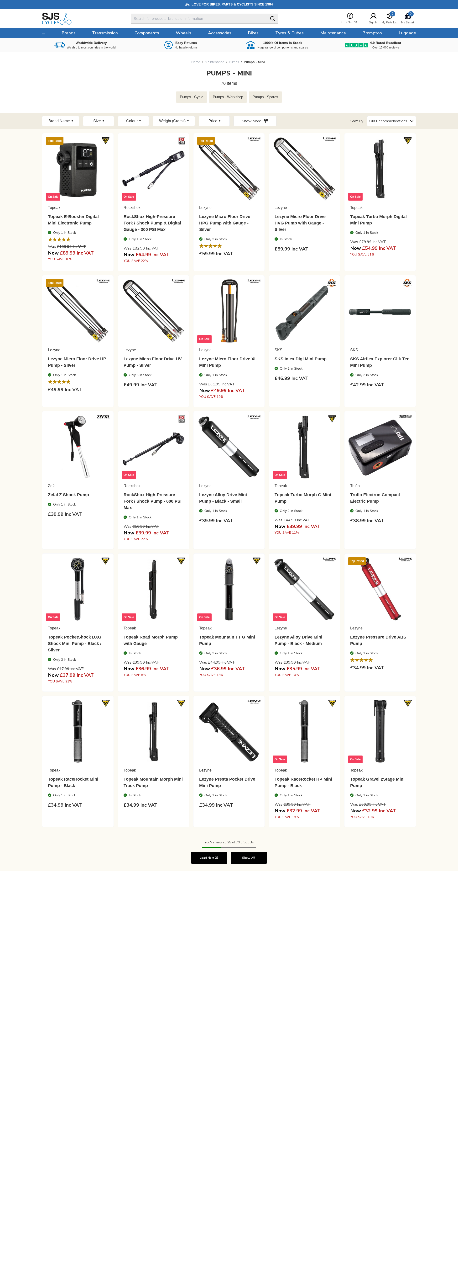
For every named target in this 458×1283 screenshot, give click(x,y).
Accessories (219, 33)
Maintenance (214, 62)
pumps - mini (254, 62)
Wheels (183, 33)
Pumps (234, 62)
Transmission (105, 33)
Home (195, 62)
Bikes (253, 33)
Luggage (407, 33)
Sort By (356, 121)
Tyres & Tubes (289, 33)
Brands (69, 33)
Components (147, 33)
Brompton (372, 33)
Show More (252, 121)
